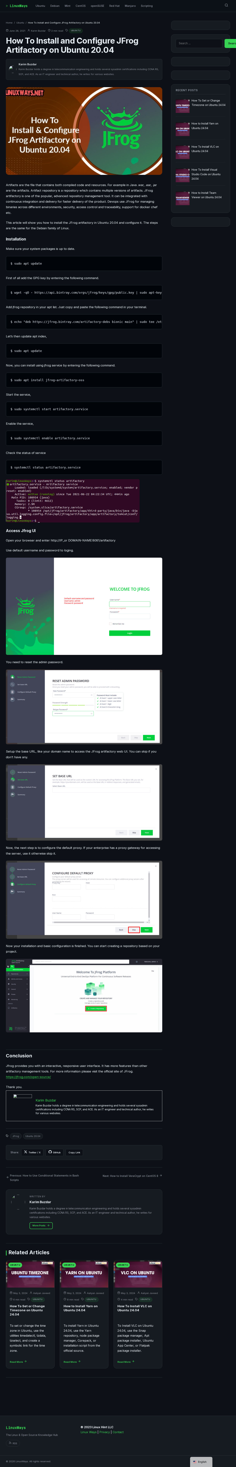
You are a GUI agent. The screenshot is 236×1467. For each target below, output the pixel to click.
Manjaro (130, 5)
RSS (15, 1443)
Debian (55, 5)
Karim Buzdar (38, 30)
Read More (16, 1361)
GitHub (57, 1152)
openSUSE (97, 5)
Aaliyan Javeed (41, 1293)
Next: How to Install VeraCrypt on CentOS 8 (130, 1175)
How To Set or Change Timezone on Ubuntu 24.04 (27, 1310)
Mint (67, 5)
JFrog (16, 1136)
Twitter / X (35, 1152)
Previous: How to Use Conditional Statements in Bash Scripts (44, 1177)
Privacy (104, 1432)
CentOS (81, 5)
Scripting (147, 5)
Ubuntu (40, 5)
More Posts (38, 1225)
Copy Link (74, 1152)
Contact (118, 1432)
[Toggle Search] (226, 6)
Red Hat (114, 5)
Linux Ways (89, 1432)
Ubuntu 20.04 (32, 1136)
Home (9, 22)
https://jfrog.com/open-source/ (28, 1077)
